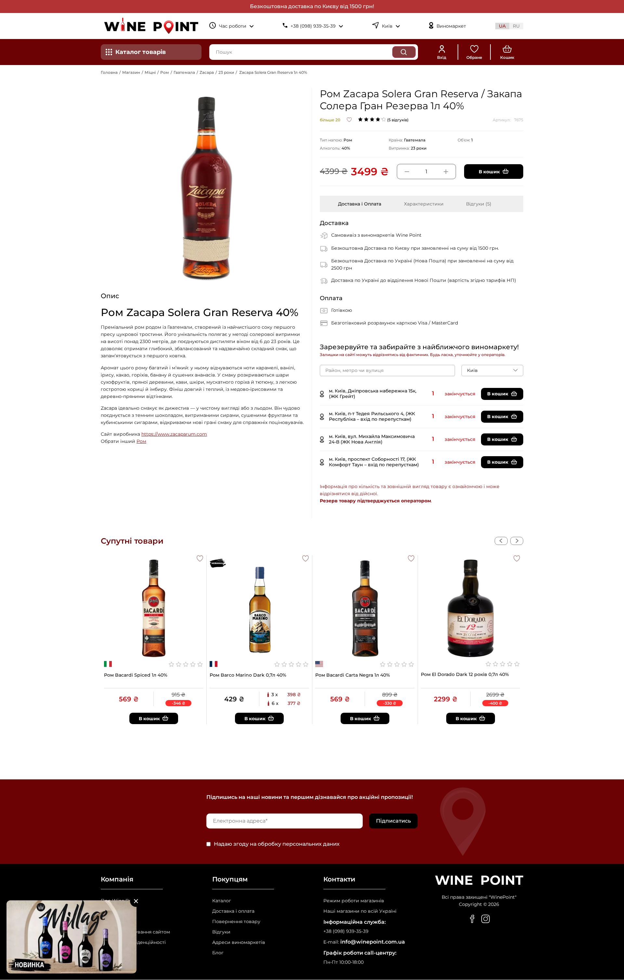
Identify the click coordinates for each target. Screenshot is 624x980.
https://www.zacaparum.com (174, 434)
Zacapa (207, 72)
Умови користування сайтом (135, 932)
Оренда (110, 921)
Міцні (150, 72)
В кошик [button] (489, 172)
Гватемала (184, 72)
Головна (109, 72)
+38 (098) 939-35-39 (346, 931)
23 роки (226, 72)
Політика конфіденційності (133, 942)
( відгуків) (398, 119)
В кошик (497, 394)
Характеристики (424, 204)
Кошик (507, 57)
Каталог (221, 901)
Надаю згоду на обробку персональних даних (277, 844)
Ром (164, 72)
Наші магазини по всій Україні (359, 911)
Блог (218, 953)
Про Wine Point (119, 901)
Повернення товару (236, 921)
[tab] (359, 204)
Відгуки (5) (478, 204)
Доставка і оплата (233, 911)
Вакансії (110, 911)
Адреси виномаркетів (238, 942)
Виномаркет (451, 26)
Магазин (131, 72)
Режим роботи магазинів (353, 901)
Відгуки (221, 932)
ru (516, 26)
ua (502, 26)
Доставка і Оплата (359, 204)
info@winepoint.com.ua (372, 942)
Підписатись (393, 821)
